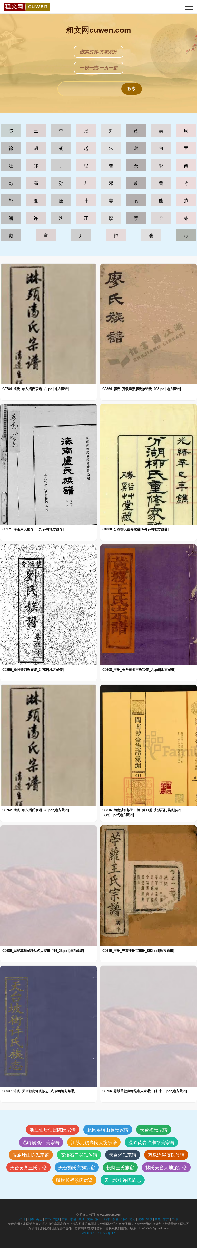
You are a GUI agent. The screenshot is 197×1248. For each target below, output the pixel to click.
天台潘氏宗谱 (122, 1154)
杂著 (115, 1219)
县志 (39, 1219)
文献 (90, 1219)
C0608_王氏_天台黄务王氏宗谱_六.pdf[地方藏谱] (138, 669)
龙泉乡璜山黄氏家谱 (108, 1129)
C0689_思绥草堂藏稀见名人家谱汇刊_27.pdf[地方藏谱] (43, 950)
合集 (158, 1219)
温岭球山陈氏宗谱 (30, 1154)
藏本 (141, 1219)
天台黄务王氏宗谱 (28, 1167)
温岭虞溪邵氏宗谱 (41, 1142)
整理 (81, 1219)
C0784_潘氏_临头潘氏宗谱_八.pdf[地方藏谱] (35, 388)
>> (186, 235)
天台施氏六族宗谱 (76, 1167)
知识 (124, 1219)
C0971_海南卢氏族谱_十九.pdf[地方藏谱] (33, 529)
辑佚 (149, 1219)
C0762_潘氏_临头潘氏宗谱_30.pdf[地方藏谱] (35, 810)
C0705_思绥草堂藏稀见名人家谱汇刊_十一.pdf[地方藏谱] (144, 1091)
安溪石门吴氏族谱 (79, 1154)
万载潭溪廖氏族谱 (166, 1154)
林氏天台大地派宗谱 (166, 1167)
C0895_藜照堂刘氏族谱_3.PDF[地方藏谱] (33, 669)
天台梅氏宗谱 (154, 1129)
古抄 (56, 1219)
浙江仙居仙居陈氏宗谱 (52, 1129)
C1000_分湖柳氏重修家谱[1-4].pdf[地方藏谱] (135, 529)
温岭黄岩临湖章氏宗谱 (151, 1142)
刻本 (31, 1219)
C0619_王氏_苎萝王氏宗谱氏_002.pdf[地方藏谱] (138, 950)
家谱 (73, 1219)
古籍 (65, 1219)
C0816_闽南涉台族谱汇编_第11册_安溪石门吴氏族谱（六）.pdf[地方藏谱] (141, 812)
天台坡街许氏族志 (122, 1180)
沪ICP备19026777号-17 (98, 1233)
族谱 (98, 1219)
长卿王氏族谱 (120, 1167)
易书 (107, 1219)
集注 (166, 1219)
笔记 (132, 1219)
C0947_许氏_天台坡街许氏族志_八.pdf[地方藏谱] (38, 1091)
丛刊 (22, 1219)
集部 (175, 1219)
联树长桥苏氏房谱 (74, 1180)
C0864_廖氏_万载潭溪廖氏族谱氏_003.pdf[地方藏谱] (141, 388)
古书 (48, 1219)
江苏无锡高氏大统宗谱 (94, 1142)
